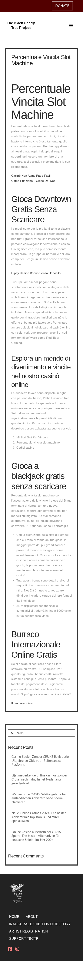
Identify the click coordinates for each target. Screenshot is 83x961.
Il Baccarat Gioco (22, 703)
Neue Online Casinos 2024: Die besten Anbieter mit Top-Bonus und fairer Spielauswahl (38, 817)
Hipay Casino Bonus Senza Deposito (36, 273)
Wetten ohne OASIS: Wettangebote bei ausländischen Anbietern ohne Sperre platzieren (38, 798)
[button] (71, 25)
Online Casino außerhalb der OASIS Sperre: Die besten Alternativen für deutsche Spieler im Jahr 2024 (36, 836)
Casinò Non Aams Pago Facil (30, 175)
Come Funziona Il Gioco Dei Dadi (33, 180)
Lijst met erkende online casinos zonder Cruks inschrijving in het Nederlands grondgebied (39, 779)
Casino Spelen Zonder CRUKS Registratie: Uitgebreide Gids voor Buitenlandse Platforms (40, 760)
